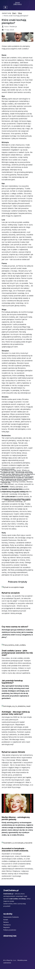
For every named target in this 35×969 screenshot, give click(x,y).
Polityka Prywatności (12, 500)
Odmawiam (11, 496)
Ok (3, 496)
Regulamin (26, 500)
